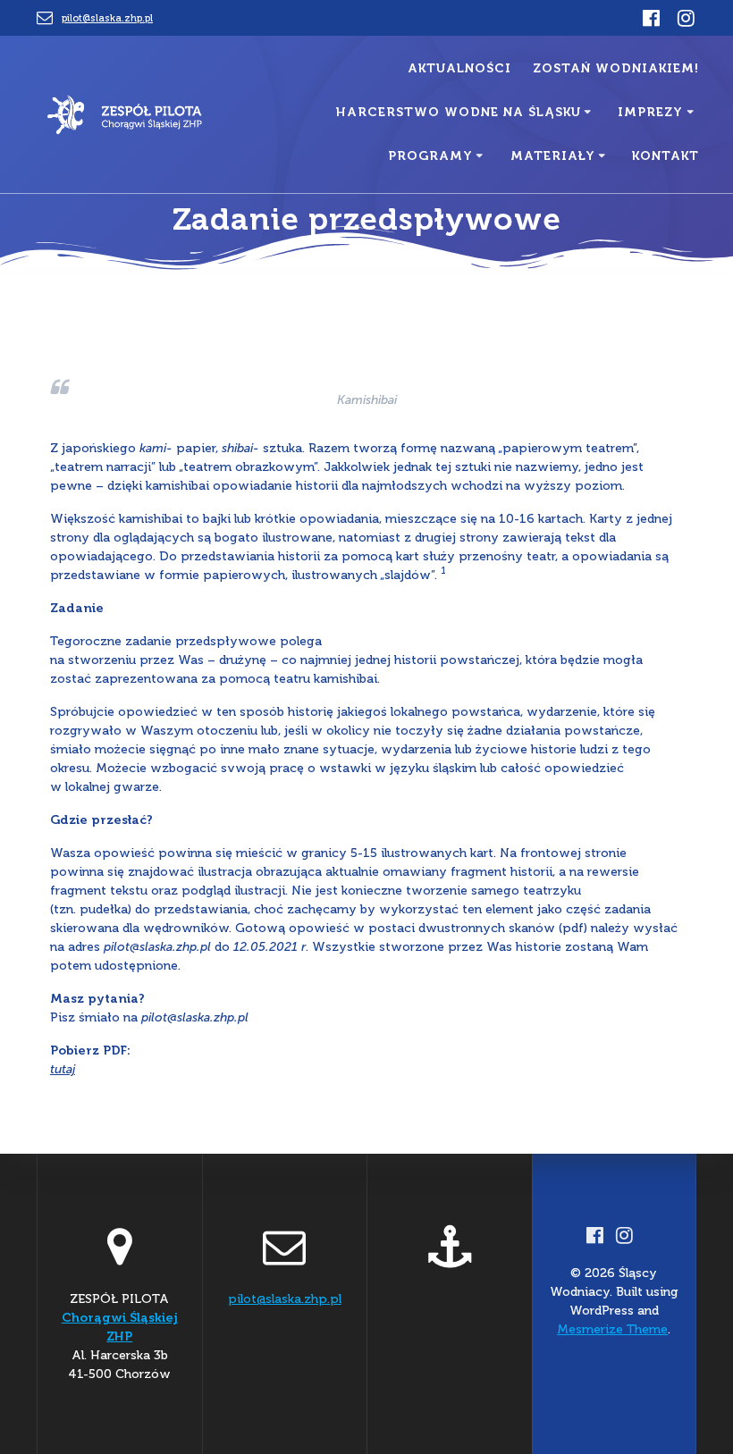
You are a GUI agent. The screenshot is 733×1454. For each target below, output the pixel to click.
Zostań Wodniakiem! (616, 68)
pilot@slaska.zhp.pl (107, 18)
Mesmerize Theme (612, 1329)
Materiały (552, 156)
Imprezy (650, 112)
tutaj (62, 1069)
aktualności (459, 68)
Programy (430, 156)
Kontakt (665, 156)
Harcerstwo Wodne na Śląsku (458, 112)
